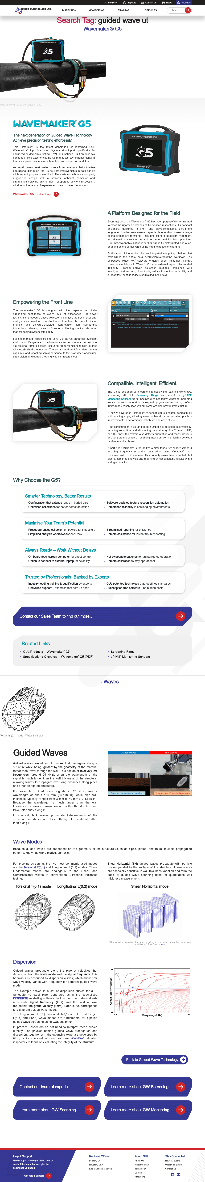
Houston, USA (96, 1165)
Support (131, 2)
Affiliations (140, 1177)
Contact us (150, 2)
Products (186, 2)
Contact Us (170, 1169)
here (163, 944)
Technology (140, 1169)
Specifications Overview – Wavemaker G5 (53, 656)
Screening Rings (147, 395)
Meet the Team (142, 1165)
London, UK (95, 1161)
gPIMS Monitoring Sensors (130, 656)
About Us (139, 1161)
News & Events (172, 1161)
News (169, 2)
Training (123, 10)
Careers (138, 1173)
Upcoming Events (173, 1165)
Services (151, 10)
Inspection (69, 10)
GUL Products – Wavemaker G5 (46, 651)
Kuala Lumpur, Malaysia (100, 1169)
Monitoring (96, 10)
